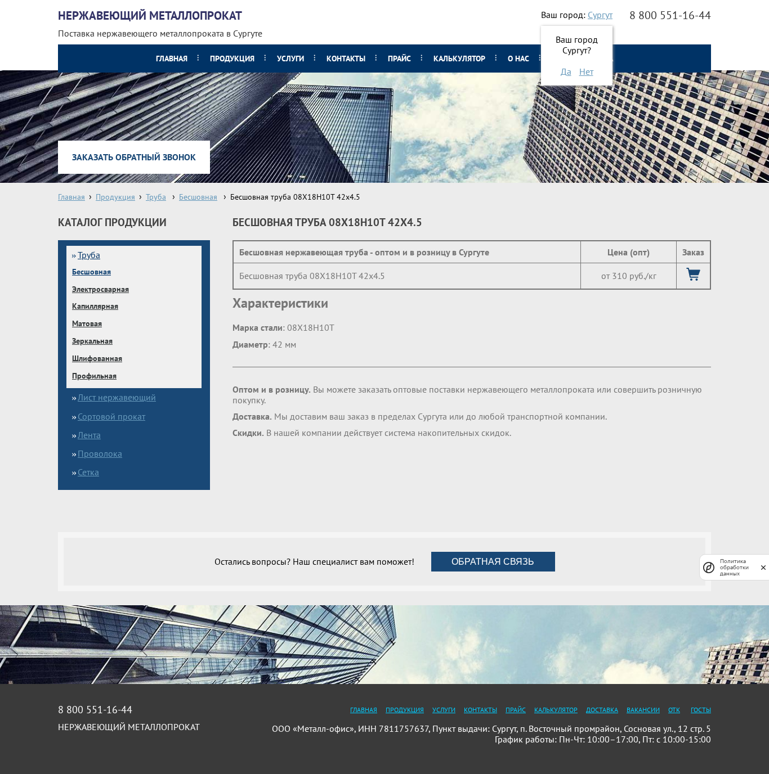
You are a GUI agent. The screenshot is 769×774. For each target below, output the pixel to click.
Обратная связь (492, 561)
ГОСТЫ (701, 709)
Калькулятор (459, 58)
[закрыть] (763, 567)
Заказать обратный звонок (134, 157)
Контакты (346, 58)
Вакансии (643, 709)
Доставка (602, 709)
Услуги (290, 58)
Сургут (600, 14)
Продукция (232, 58)
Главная (171, 58)
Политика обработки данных (734, 567)
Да (566, 71)
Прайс (399, 58)
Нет (586, 71)
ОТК (674, 709)
